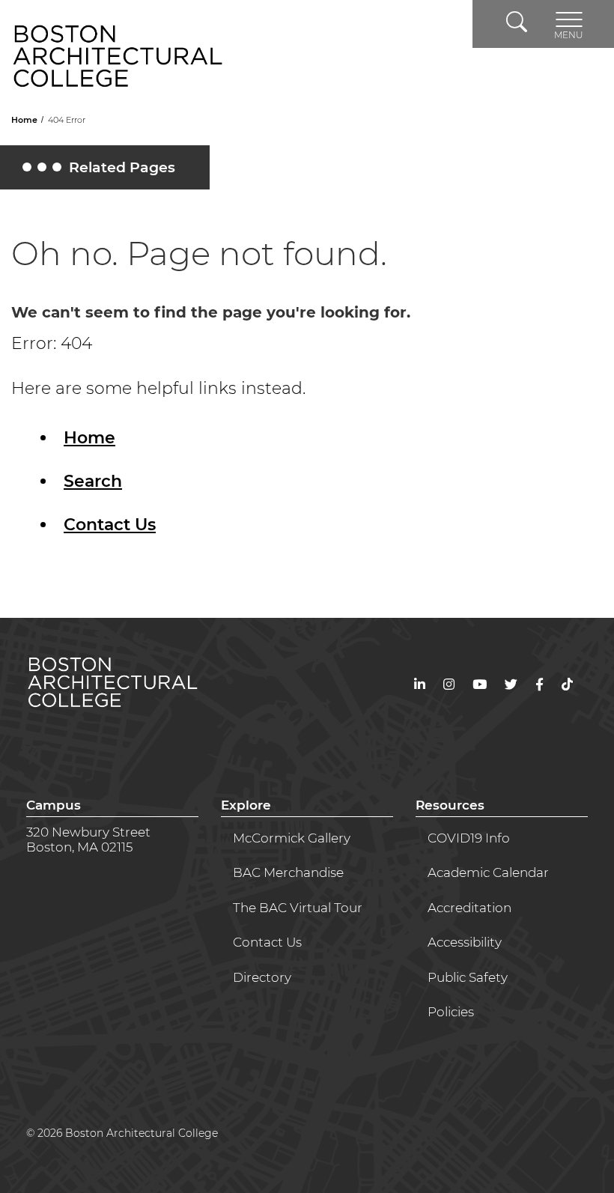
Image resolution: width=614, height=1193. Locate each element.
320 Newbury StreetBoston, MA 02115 (88, 839)
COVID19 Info (469, 838)
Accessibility (465, 942)
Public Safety (468, 977)
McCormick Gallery (291, 838)
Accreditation (469, 907)
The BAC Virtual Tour (297, 907)
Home (25, 120)
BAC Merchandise (288, 872)
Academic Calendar (488, 872)
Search (93, 481)
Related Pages (101, 171)
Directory (262, 977)
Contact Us (110, 524)
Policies (451, 1011)
